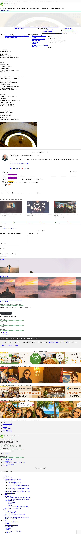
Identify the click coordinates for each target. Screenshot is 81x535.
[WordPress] (28, 168)
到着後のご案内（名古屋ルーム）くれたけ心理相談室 (17, 36)
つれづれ (9, 184)
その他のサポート (7, 494)
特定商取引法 (35, 42)
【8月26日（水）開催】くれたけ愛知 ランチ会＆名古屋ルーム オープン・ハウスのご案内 (20, 182)
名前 (1, 246)
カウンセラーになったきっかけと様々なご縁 (52, 33)
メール (2, 248)
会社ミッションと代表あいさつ (39, 36)
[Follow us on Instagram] (17, 445)
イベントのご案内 (10, 181)
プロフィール (6, 509)
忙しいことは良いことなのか (9, 464)
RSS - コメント (6, 334)
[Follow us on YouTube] (10, 445)
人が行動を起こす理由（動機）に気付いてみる (18, 499)
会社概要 (34, 37)
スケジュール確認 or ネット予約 (10, 345)
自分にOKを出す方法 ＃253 (59, 214)
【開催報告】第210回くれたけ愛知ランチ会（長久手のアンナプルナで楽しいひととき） (16, 385)
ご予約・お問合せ (7, 428)
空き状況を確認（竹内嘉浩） (40, 468)
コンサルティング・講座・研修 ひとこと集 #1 (18, 506)
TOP (4, 422)
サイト (1, 251)
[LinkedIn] (25, 168)
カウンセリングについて (10, 481)
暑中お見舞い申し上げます (8, 185)
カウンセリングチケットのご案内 (15, 490)
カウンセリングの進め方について (15, 484)
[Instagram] (20, 168)
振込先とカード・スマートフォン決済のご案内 (18, 488)
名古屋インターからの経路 (11, 37)
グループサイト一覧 (7, 431)
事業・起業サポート (7, 430)
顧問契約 (10, 505)
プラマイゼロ (29, 214)
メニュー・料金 (6, 425)
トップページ (6, 476)
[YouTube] (22, 168)
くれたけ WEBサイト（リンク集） (40, 45)
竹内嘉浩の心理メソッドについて (15, 482)
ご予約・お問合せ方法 (19, 28)
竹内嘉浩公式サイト (7, 461)
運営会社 (5, 520)
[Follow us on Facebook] (1, 445)
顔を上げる (5, 465)
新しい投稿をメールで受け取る (9, 254)
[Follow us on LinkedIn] (20, 445)
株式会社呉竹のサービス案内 (38, 39)
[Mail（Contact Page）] (11, 168)
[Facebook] (17, 168)
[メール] (7, 445)
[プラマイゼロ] (40, 207)
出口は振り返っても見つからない (6, 214)
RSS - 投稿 (5, 332)
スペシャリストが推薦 (47, 31)
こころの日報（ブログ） (47, 30)
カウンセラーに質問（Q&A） (13, 174)
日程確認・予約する (5, 10)
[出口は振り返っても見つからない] (13, 207)
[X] (14, 168)
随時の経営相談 (11, 502)
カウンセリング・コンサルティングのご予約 (20, 163)
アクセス (5, 427)
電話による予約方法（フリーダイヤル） (59, 342)
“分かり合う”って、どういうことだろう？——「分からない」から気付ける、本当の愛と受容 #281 (23, 179)
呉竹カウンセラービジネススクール (50, 27)
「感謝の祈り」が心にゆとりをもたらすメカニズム (19, 497)
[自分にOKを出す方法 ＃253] (67, 207)
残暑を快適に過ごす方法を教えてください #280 (12, 176)
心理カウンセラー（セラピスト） (10, 228)
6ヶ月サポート (11, 503)
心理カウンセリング (7, 424)
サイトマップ (35, 46)
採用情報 (34, 43)
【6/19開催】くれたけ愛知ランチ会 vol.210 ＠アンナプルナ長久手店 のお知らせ (15, 400)
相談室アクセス (6, 516)
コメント (2, 243)
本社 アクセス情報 (36, 40)
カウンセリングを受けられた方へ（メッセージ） (19, 485)
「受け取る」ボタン (6, 313)
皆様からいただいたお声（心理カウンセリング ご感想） (27, 27)
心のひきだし (8, 496)
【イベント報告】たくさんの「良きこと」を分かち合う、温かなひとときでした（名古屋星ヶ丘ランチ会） (19, 420)
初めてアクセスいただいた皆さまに (13, 479)
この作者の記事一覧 (75, 171)
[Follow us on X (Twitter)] (4, 445)
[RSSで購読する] (13, 445)
